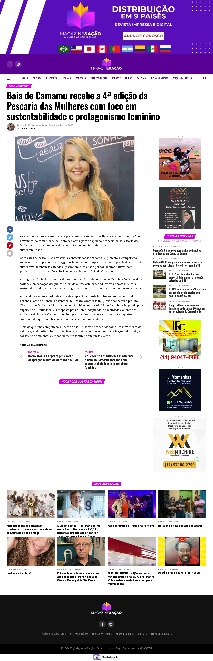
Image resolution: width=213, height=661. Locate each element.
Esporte (116, 78)
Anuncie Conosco (125, 633)
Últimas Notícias (159, 78)
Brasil (24, 78)
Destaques (51, 78)
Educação (81, 78)
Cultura (37, 78)
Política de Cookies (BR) (53, 633)
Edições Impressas (182, 78)
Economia (66, 78)
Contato (142, 633)
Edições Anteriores (102, 633)
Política (141, 78)
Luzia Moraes (28, 128)
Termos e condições (161, 633)
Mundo (128, 78)
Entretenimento (99, 78)
